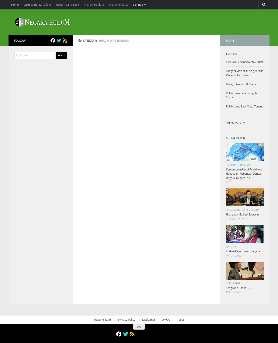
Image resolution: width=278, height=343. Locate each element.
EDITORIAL (231, 246)
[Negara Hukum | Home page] (42, 22)
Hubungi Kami (102, 319)
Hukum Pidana (118, 4)
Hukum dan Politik (67, 4)
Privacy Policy (126, 319)
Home (15, 4)
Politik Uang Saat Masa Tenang (244, 106)
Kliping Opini (233, 283)
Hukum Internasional (238, 165)
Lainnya (138, 4)
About (180, 319)
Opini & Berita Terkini (37, 4)
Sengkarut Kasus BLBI (239, 288)
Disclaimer (148, 319)
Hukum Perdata (94, 4)
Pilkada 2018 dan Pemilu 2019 (242, 210)
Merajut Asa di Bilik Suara (241, 84)
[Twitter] (59, 40)
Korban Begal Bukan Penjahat (244, 251)
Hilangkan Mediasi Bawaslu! (242, 214)
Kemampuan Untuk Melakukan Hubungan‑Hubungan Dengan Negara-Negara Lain (244, 174)
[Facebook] (52, 40)
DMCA (166, 319)
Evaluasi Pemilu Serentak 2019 (244, 62)
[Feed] (65, 40)
